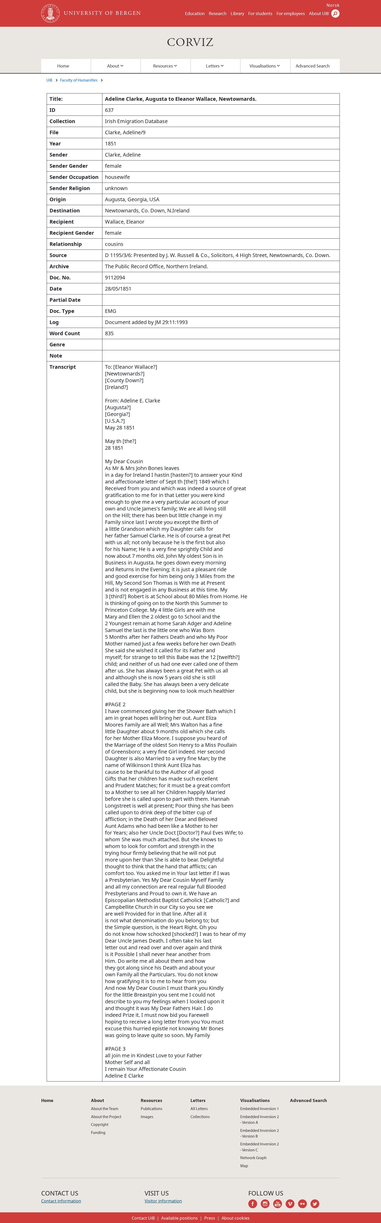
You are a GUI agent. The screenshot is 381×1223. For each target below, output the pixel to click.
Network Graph (253, 1157)
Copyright (99, 1124)
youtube (279, 1204)
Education (195, 13)
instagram (267, 1204)
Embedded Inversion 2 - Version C (259, 1146)
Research (218, 13)
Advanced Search (313, 66)
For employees (291, 13)
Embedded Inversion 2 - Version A (259, 1119)
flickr (304, 1204)
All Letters (199, 1108)
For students (260, 13)
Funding (98, 1132)
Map (244, 1165)
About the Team (104, 1108)
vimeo (292, 1204)
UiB (49, 80)
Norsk (333, 5)
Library (237, 13)
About (113, 66)
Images (147, 1116)
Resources (163, 66)
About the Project (106, 1116)
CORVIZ (190, 42)
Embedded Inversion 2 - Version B (259, 1133)
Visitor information (163, 1201)
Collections (200, 1116)
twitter (317, 1204)
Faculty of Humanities (78, 80)
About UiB (319, 13)
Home (63, 66)
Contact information (61, 1201)
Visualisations (263, 66)
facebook (254, 1204)
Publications (151, 1108)
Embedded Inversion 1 (259, 1108)
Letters (213, 66)
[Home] (51, 13)
